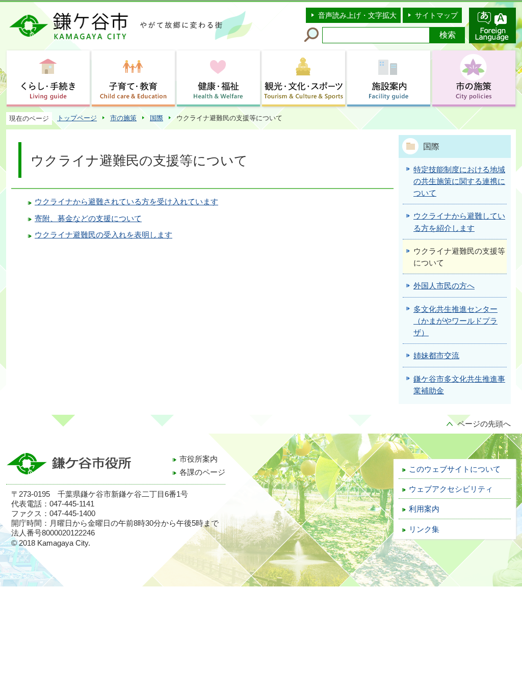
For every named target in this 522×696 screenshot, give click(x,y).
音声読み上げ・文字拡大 (357, 15)
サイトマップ (436, 15)
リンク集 (424, 529)
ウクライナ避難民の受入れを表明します (103, 235)
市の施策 (123, 118)
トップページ (77, 118)
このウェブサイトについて (455, 469)
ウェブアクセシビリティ (451, 489)
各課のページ (202, 472)
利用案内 (424, 509)
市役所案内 (198, 459)
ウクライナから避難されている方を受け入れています (126, 202)
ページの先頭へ (484, 424)
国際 (156, 118)
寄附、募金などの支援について (88, 219)
